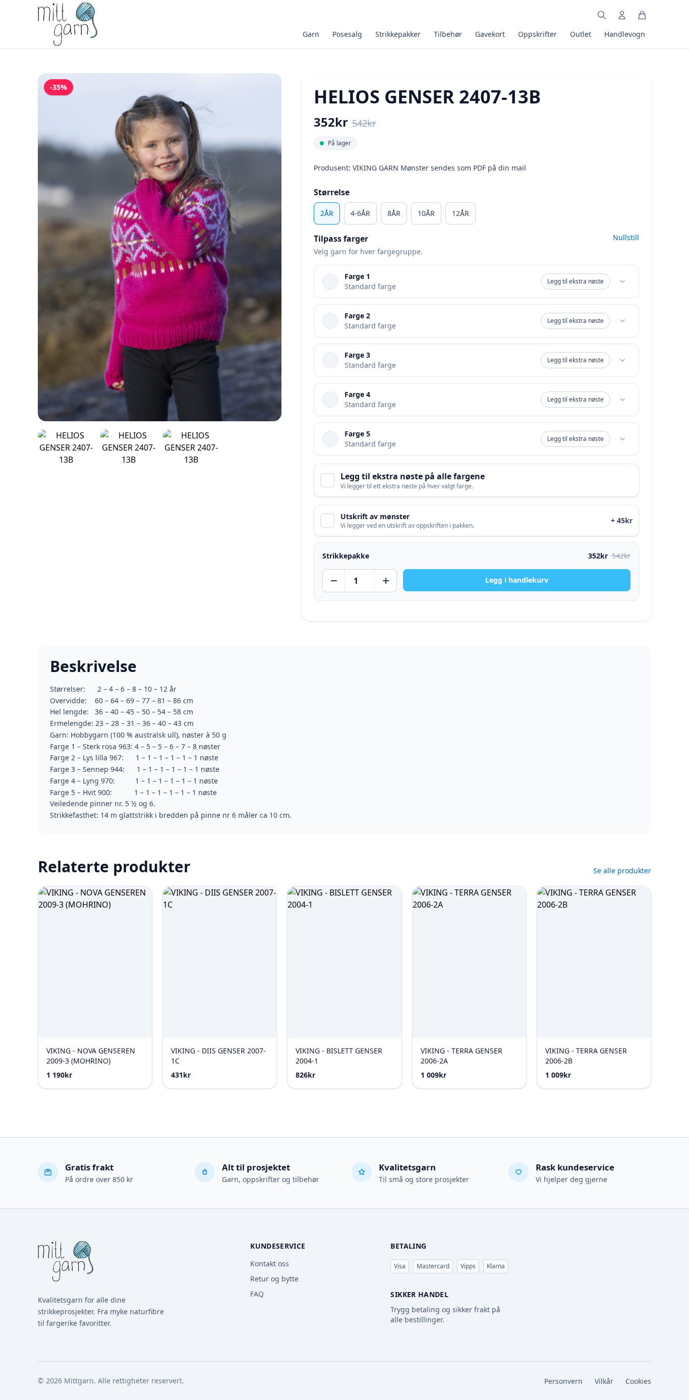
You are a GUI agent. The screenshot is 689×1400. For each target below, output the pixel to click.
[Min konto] (622, 15)
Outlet (580, 34)
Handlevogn (624, 34)
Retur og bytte (274, 1278)
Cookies (638, 1381)
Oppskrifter (537, 34)
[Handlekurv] (642, 15)
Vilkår (604, 1381)
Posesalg (347, 34)
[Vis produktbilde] (66, 447)
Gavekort (490, 34)
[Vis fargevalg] (622, 281)
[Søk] (602, 15)
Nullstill (626, 237)
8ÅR (393, 213)
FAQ (257, 1294)
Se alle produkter (622, 870)
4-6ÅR (360, 213)
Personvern (563, 1381)
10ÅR (426, 213)
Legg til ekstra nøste (575, 281)
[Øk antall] (385, 581)
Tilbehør (448, 34)
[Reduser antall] (334, 581)
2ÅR (326, 213)
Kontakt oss (269, 1263)
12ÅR (460, 213)
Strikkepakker (398, 34)
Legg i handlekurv (516, 580)
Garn (311, 34)
